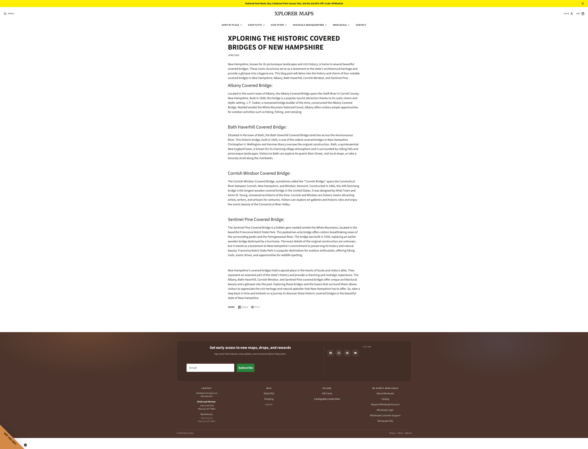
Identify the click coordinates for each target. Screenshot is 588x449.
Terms (400, 433)
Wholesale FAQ (385, 421)
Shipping (268, 399)
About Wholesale (385, 393)
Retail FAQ (269, 393)
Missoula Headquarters (308, 25)
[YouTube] (355, 353)
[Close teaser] (25, 445)
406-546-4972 (207, 396)
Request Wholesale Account (385, 404)
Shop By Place (230, 25)
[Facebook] (330, 353)
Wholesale (340, 25)
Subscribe (245, 367)
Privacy (392, 433)
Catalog (385, 399)
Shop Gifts (255, 25)
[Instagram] (339, 353)
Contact (361, 25)
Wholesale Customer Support (385, 415)
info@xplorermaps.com (206, 393)
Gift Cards (327, 393)
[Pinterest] (347, 353)
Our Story (277, 25)
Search (268, 404)
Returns (408, 433)
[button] (12, 437)
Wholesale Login (385, 410)
